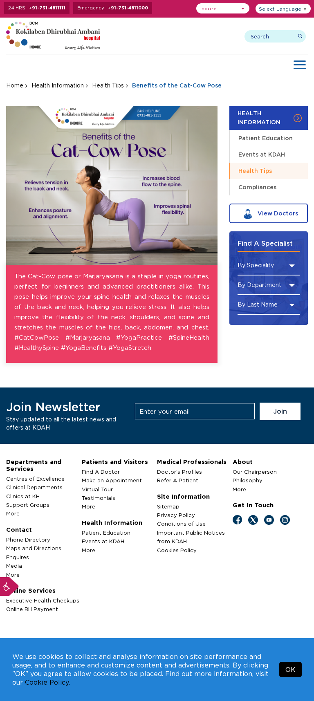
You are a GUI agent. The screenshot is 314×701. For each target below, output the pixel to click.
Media (14, 566)
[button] (222, 8)
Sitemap (168, 506)
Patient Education (265, 138)
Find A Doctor (101, 472)
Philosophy (247, 480)
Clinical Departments (34, 487)
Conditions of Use (181, 523)
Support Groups (27, 505)
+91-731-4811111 (47, 7)
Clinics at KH (23, 496)
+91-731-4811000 (128, 7)
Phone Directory (28, 539)
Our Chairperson (255, 472)
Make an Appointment (112, 480)
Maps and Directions (33, 548)
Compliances (257, 187)
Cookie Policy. (47, 682)
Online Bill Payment (32, 609)
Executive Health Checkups (42, 600)
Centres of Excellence (35, 479)
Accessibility (9, 586)
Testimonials (98, 498)
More (13, 513)
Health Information (57, 85)
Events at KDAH (261, 154)
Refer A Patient (177, 480)
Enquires (17, 557)
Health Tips (108, 85)
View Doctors (277, 213)
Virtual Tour (97, 489)
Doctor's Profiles (179, 472)
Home (14, 85)
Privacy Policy (176, 515)
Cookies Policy (177, 550)
